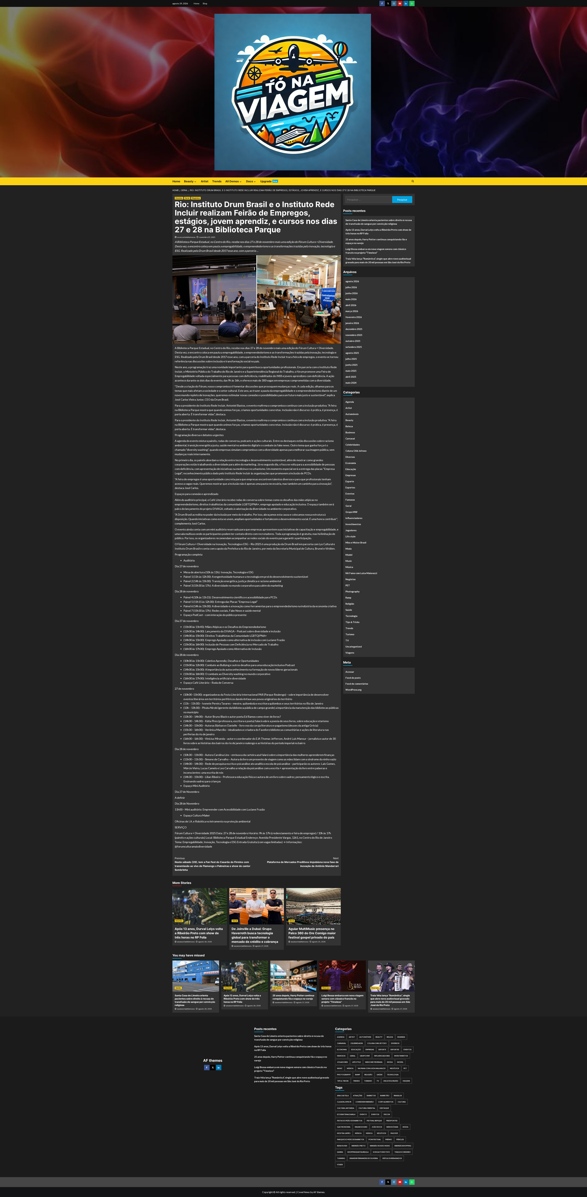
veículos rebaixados (392, 1158)
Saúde (348, 609)
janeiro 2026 (352, 323)
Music (348, 560)
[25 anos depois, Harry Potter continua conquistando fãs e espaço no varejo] (293, 976)
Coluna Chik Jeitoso (355, 450)
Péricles (400, 1139)
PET (347, 585)
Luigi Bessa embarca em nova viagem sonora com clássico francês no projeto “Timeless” (375, 251)
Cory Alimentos (385, 1102)
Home (196, 3)
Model (348, 554)
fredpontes (391, 1121)
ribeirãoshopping (403, 1146)
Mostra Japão (344, 1133)
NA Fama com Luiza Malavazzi (361, 573)
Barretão (384, 1096)
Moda (348, 548)
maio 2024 (350, 382)
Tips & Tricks (352, 622)
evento (363, 1114)
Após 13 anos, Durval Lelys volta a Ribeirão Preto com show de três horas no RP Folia (199, 933)
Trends (217, 181)
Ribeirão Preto (358, 1146)
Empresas (350, 475)
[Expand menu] (195, 181)
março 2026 (351, 311)
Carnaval (350, 438)
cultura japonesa (345, 1108)
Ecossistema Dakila (346, 1114)
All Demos (232, 181)
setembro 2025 (353, 347)
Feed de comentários (356, 683)
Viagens (349, 652)
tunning (341, 1158)
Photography (352, 591)
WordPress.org (353, 689)
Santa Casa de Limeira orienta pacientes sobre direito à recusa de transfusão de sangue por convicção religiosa (378, 222)
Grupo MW (351, 512)
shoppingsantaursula (358, 1152)
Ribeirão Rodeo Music (380, 1146)
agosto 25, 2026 (318, 942)
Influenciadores (353, 518)
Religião (349, 603)
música (369, 1133)
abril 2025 (350, 376)
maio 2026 (350, 299)
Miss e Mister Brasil (355, 542)
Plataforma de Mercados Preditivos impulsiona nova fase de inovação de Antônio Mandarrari (303, 862)
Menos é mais (392, 1127)
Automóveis (351, 414)
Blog (205, 3)
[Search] (413, 181)
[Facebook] (206, 1067)
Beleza (349, 426)
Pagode (394, 1133)
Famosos (350, 499)
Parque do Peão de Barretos (350, 1139)
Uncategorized (353, 646)
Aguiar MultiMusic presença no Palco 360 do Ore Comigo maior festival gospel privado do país (312, 933)
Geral (187, 198)
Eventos (179, 198)
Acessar (349, 671)
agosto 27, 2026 (261, 946)
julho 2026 (351, 287)
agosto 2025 (352, 352)
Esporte (349, 481)
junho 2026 (351, 293)
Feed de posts (353, 677)
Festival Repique (374, 1121)
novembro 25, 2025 (207, 237)
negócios (381, 1133)
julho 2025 (351, 358)
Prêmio (388, 1139)
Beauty (189, 181)
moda (405, 1127)
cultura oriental (367, 1108)
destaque (384, 1108)
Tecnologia (351, 616)
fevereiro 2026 (353, 317)
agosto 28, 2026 (205, 942)
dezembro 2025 (353, 329)
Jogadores (350, 530)
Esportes (350, 487)
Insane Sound (361, 1127)
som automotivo (381, 1152)
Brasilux (398, 1096)
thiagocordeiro (402, 1152)
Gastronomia (343, 1127)
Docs (249, 181)
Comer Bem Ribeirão (365, 1102)
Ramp (348, 597)
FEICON (387, 1114)
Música (349, 567)
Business (350, 432)
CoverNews (303, 1192)
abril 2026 (350, 305)
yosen (340, 1164)
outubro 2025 (352, 341)
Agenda (349, 401)
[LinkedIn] (218, 1067)
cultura (402, 1102)
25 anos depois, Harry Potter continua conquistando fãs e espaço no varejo (376, 241)
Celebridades (352, 444)
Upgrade (268, 181)
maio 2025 (350, 370)
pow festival (375, 1139)
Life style (350, 536)
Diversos (350, 456)
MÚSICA (358, 1133)
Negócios (196, 198)
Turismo (349, 634)
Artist (204, 181)
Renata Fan (342, 1146)
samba (340, 1152)
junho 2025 (351, 364)
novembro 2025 (353, 335)
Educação (350, 469)
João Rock (377, 1127)
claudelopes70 (344, 1102)
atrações (357, 1096)
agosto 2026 (352, 281)
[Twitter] (212, 1067)
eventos (375, 1114)
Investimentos (353, 524)
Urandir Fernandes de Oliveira (363, 1158)
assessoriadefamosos (186, 237)
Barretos (371, 1096)
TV (347, 640)
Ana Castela (343, 1096)
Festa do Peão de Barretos (349, 1121)
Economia (350, 463)
